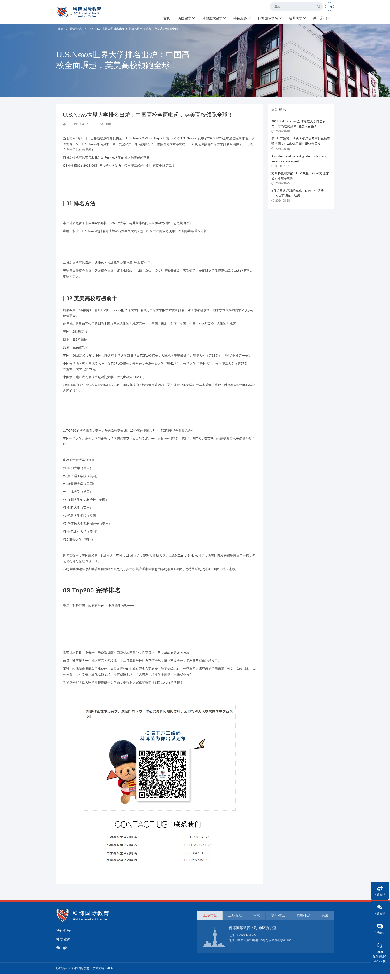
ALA (110, 968)
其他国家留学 (212, 18)
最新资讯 (76, 28)
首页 (166, 18)
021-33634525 (246, 935)
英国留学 (184, 18)
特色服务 (240, 18)
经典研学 (295, 18)
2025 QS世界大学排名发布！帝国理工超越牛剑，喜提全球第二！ (129, 165)
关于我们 (320, 18)
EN (329, 7)
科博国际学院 (268, 18)
